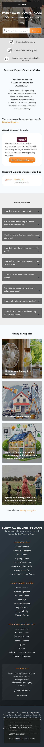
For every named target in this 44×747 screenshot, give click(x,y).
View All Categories (22, 656)
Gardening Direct (22, 591)
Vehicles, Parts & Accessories (22, 652)
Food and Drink (22, 632)
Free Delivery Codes (22, 562)
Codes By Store (22, 546)
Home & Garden (22, 640)
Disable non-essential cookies (22, 738)
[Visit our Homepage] (22, 12)
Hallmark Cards (22, 595)
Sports (22, 644)
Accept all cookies (17, 734)
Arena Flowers (22, 587)
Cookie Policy (20, 727)
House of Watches (22, 603)
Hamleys (22, 599)
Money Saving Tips (22, 570)
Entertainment (22, 628)
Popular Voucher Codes (22, 566)
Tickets (22, 648)
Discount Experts (10, 122)
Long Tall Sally (22, 611)
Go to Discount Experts (22, 159)
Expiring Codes (22, 558)
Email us (23, 695)
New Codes (22, 554)
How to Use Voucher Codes (22, 574)
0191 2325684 (23, 690)
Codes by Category (22, 550)
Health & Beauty (22, 636)
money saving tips (28, 510)
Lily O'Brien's (22, 607)
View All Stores (22, 615)
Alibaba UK (19, 179)
